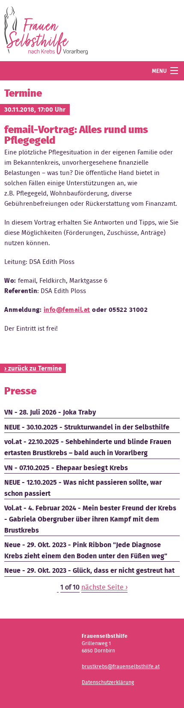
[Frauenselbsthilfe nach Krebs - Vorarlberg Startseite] (46, 32)
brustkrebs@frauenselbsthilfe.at (121, 666)
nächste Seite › (104, 587)
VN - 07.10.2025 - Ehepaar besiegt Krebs (66, 468)
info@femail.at (67, 309)
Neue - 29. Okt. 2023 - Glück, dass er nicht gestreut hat (89, 570)
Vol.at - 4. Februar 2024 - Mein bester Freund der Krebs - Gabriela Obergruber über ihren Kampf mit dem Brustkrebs (90, 519)
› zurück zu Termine (33, 368)
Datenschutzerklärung (108, 682)
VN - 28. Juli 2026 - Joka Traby (50, 412)
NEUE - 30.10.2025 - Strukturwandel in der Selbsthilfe (86, 427)
